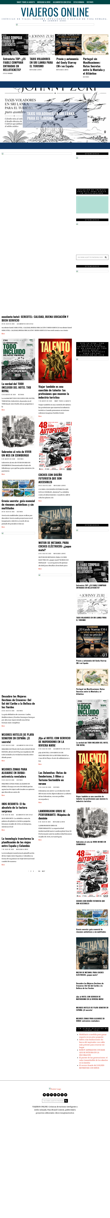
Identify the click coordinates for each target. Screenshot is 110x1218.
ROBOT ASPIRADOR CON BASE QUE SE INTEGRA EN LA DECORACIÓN (92, 1052)
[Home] (106, 14)
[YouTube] (100, 14)
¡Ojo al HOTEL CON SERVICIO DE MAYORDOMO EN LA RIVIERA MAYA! (54, 741)
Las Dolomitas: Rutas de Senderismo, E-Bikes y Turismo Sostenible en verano (52, 778)
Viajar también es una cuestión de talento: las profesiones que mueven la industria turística (53, 391)
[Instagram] (91, 14)
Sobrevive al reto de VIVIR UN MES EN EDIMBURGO (16, 453)
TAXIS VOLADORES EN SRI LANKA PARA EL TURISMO (41, 62)
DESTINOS (90, 2)
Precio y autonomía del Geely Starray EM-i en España (67, 62)
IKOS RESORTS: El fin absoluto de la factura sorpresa (14, 807)
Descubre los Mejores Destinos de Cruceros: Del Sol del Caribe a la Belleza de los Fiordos (18, 701)
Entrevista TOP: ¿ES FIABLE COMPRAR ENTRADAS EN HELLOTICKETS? (14, 64)
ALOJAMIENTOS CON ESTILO (62, 2)
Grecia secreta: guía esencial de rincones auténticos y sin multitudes (18, 504)
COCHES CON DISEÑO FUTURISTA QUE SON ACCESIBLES (50, 478)
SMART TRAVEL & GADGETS (26, 2)
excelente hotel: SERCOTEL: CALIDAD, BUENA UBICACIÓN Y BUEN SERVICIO (35, 318)
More (3, 333)
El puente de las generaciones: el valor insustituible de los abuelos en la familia (93, 1060)
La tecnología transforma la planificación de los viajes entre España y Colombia (18, 842)
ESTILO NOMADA (78, 2)
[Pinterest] (94, 14)
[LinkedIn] (97, 14)
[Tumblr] (104, 14)
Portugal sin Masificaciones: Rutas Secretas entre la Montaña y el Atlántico (94, 66)
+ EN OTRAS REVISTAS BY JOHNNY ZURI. (92, 1029)
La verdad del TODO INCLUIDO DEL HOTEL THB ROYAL (16, 387)
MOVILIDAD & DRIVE (43, 2)
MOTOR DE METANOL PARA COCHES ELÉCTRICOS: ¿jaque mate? (54, 546)
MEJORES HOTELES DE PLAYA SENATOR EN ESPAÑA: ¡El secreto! (18, 738)
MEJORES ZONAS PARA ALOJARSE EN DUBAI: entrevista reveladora (14, 773)
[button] (105, 257)
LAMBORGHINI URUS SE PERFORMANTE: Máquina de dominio (54, 814)
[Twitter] (88, 14)
